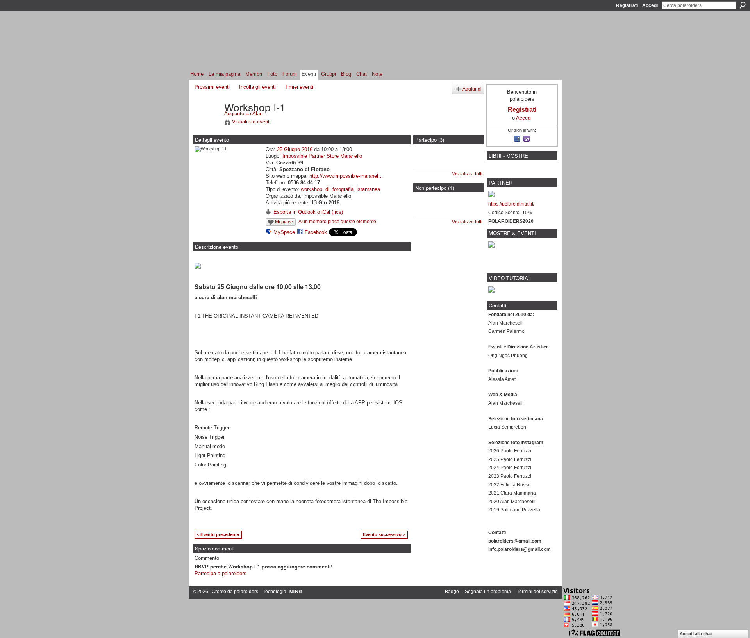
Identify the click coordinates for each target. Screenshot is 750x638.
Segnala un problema (488, 591)
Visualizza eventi (251, 122)
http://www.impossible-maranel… (346, 176)
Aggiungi (472, 88)
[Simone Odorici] (448, 163)
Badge (452, 591)
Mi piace (284, 222)
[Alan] (207, 123)
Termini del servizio (537, 591)
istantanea (368, 189)
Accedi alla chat (696, 633)
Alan (257, 113)
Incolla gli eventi (257, 87)
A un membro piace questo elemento (337, 221)
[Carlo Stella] (427, 163)
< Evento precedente (218, 534)
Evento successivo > (384, 534)
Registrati (627, 5)
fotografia (343, 189)
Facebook (316, 232)
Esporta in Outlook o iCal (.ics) (308, 212)
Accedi (650, 5)
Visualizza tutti (467, 174)
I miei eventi (299, 87)
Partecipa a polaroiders (220, 573)
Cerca (742, 5)
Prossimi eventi (212, 87)
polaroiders (246, 591)
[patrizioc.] (427, 211)
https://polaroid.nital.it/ (511, 204)
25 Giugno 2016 (294, 149)
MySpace (284, 232)
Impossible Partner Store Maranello (322, 156)
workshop (311, 189)
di (327, 189)
